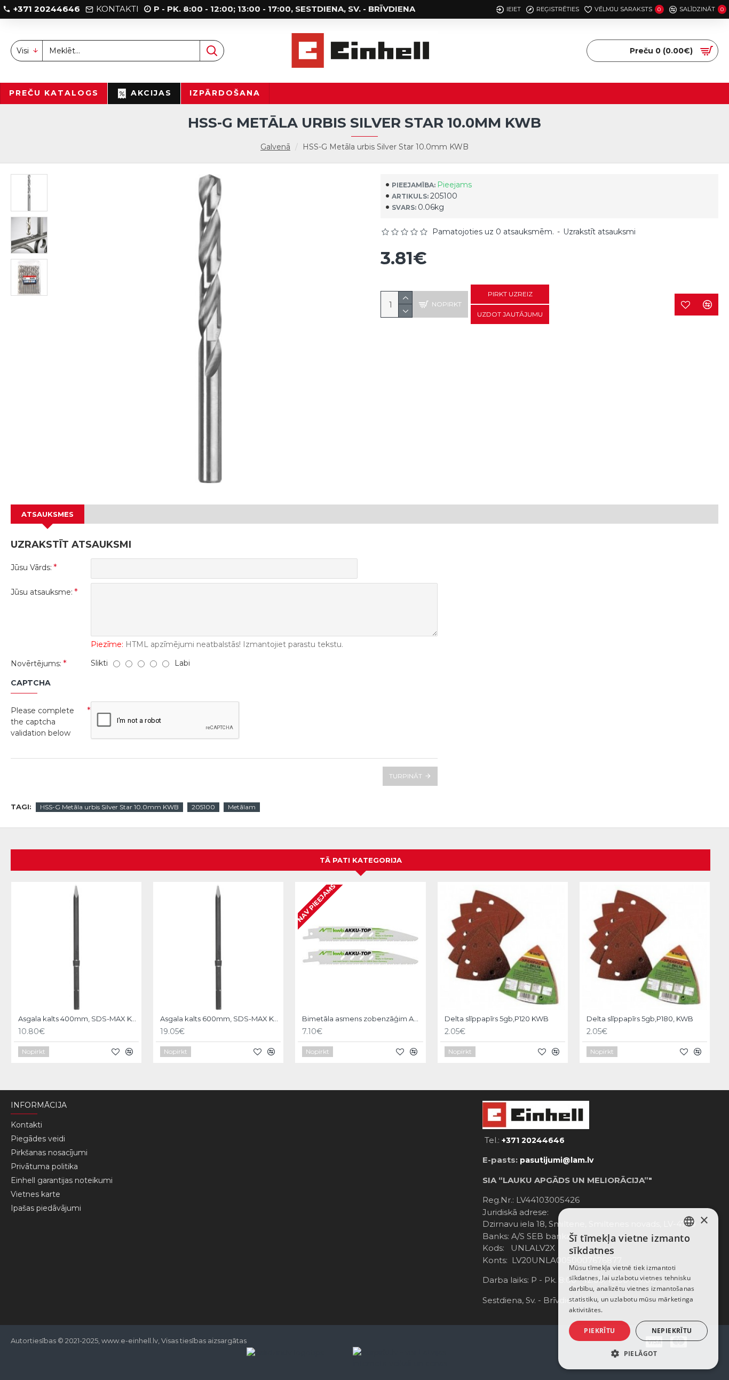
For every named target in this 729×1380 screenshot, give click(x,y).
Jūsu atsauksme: (42, 592)
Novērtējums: (36, 663)
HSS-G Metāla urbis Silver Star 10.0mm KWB (109, 807)
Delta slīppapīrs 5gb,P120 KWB (497, 1018)
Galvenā (275, 147)
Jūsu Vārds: (31, 567)
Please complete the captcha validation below (42, 722)
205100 (203, 807)
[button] (638, 1353)
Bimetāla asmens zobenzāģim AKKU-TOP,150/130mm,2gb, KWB (362, 1018)
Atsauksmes (47, 514)
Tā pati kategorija (361, 860)
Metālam (242, 807)
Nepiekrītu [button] (672, 1330)
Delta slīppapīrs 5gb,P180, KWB (640, 1018)
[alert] (638, 1288)
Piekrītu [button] (599, 1330)
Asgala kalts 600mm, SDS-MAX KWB (220, 1018)
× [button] (704, 1221)
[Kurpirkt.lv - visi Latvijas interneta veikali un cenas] (406, 1358)
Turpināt (405, 776)
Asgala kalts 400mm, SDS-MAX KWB (78, 1018)
